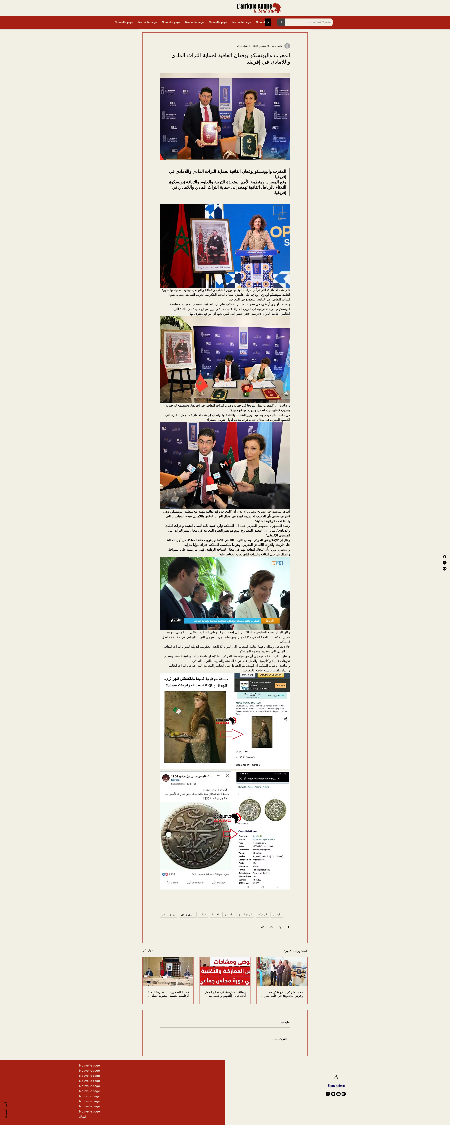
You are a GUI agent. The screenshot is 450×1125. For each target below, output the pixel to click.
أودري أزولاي (187, 914)
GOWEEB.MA (362, 1109)
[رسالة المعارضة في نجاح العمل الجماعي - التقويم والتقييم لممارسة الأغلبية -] (225, 971)
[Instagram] (344, 1094)
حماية (203, 914)
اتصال (82, 1116)
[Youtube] (444, 569)
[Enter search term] (281, 22)
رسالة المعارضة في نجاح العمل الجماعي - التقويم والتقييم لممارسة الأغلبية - (225, 993)
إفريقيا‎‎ (215, 914)
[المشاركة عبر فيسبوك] (288, 927)
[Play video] (225, 593)
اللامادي (229, 914)
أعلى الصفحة (5, 1110)
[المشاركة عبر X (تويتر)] (279, 927)
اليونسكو (262, 914)
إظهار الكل (147, 950)
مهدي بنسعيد (168, 914)
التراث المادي (245, 914)
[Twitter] (333, 1094)
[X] (444, 563)
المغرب (277, 914)
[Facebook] (444, 557)
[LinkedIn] (338, 1094)
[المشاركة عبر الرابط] (262, 927)
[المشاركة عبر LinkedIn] (271, 927)
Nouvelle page (89, 1065)
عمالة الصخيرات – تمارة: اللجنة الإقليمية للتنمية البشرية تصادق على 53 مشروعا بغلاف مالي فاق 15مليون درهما (168, 993)
